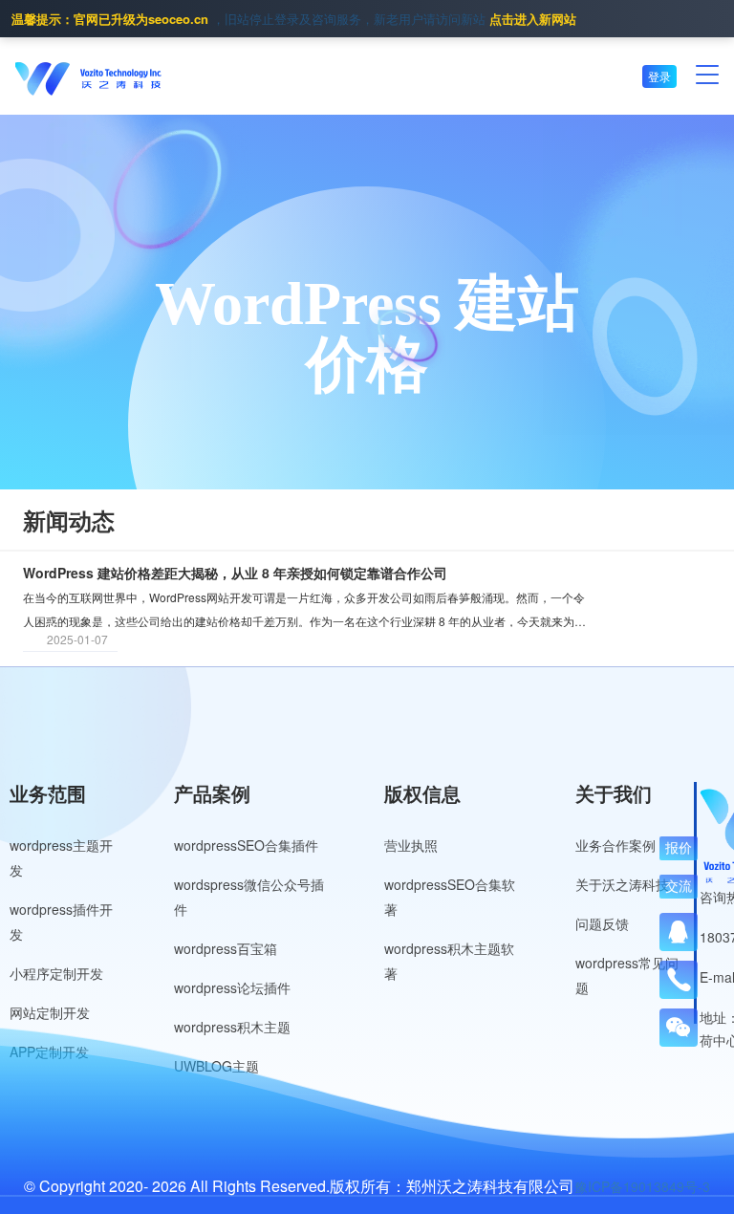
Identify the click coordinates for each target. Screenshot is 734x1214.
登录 (659, 76)
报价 (678, 848)
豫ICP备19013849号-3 (642, 1186)
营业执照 (411, 845)
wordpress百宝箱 (225, 948)
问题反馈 (602, 923)
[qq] (678, 932)
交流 (678, 886)
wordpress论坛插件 (232, 987)
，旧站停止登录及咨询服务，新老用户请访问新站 (293, 19)
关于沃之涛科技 (622, 884)
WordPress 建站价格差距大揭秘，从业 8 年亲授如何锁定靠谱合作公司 (235, 572)
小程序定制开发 (56, 973)
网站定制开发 (50, 1012)
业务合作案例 (615, 845)
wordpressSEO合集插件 (246, 845)
